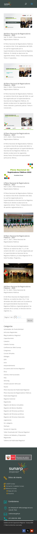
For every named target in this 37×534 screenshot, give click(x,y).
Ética (5, 372)
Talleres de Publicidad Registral (14, 440)
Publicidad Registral (10, 396)
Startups (6, 426)
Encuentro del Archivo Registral (14, 368)
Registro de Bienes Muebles (13, 408)
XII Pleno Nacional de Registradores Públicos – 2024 (17, 84)
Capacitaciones (9, 338)
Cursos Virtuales (9, 353)
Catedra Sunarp (9, 344)
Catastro (6, 341)
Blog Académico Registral (12, 335)
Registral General (9, 399)
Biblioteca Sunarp (11, 488)
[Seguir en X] (27, 530)
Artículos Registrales (10, 332)
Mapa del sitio (12, 491)
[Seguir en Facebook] (23, 530)
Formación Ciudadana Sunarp (15, 486)
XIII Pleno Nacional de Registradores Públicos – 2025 (17, 34)
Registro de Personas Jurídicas (14, 414)
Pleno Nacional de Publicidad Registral (16, 390)
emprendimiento (9, 365)
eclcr (5, 363)
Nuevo (6, 387)
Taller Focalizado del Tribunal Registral (17, 432)
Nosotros (11, 493)
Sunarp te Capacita (10, 429)
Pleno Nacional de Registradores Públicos (17, 393)
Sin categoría (8, 423)
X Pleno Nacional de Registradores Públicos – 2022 (16, 184)
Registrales (7, 402)
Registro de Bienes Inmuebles (13, 405)
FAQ (5, 378)
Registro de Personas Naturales (14, 417)
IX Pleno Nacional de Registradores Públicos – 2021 (17, 237)
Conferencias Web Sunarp (12, 347)
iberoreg (6, 381)
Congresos (7, 350)
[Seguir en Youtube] (31, 530)
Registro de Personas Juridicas (14, 411)
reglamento (7, 420)
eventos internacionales (12, 375)
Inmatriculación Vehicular (12, 384)
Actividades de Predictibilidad (13, 329)
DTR (5, 359)
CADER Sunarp (10, 484)
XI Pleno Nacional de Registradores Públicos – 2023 (17, 134)
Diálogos (6, 356)
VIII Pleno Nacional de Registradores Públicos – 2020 (17, 287)
